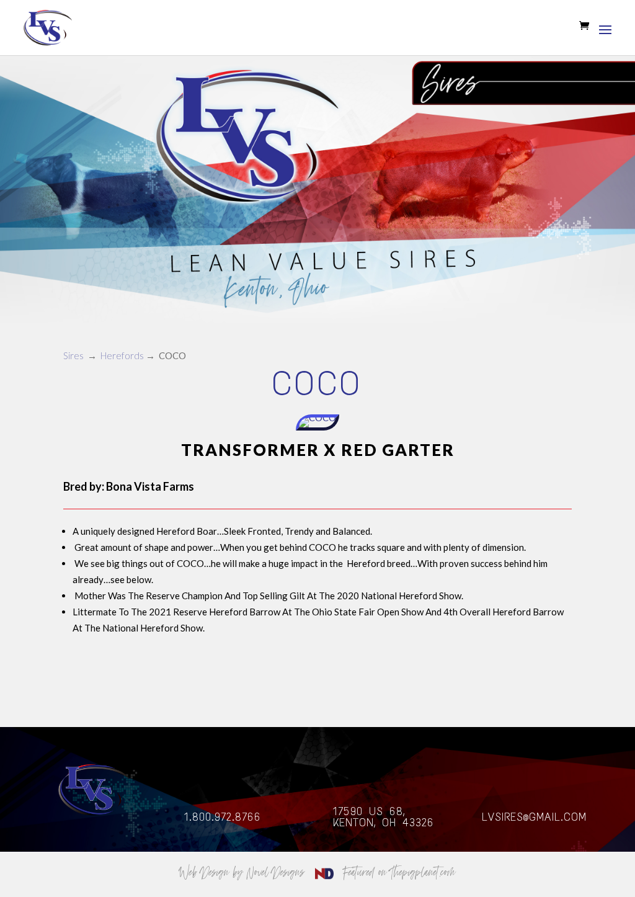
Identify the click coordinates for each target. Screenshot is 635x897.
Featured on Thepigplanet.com (400, 872)
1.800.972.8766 (222, 817)
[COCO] (317, 426)
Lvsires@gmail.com (534, 817)
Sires (73, 355)
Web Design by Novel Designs (244, 872)
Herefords (122, 355)
